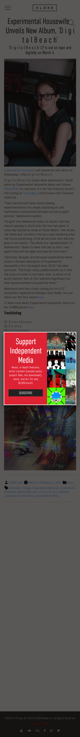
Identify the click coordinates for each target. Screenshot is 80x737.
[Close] (76, 332)
